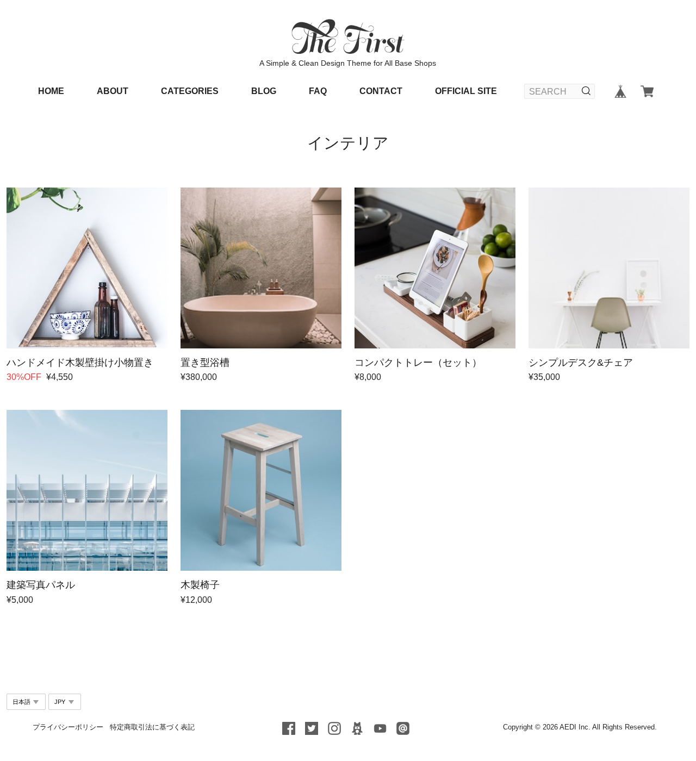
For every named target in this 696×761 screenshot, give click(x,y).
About (112, 91)
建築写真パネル (41, 584)
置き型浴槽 (205, 362)
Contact (380, 91)
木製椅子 (200, 584)
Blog (263, 91)
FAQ (318, 91)
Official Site (466, 91)
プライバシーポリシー (68, 727)
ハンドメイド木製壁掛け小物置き (80, 362)
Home (51, 91)
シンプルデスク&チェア (581, 362)
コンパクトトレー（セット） (418, 362)
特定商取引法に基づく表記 (152, 727)
